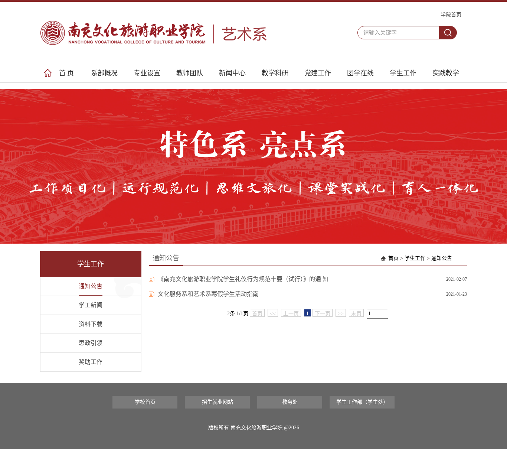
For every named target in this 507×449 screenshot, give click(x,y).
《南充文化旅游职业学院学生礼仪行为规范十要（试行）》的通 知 (243, 279)
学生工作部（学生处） (362, 402)
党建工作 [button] (317, 73)
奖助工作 (90, 362)
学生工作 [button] (403, 73)
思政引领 (90, 343)
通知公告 (90, 286)
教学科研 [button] (275, 73)
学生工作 (415, 258)
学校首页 (145, 402)
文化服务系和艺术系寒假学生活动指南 (208, 294)
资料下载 (90, 324)
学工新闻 (90, 305)
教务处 (290, 402)
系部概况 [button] (104, 73)
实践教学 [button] (445, 73)
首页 (393, 258)
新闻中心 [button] (232, 73)
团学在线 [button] (360, 73)
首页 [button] (67, 73)
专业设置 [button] (147, 73)
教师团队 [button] (189, 73)
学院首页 (451, 14)
